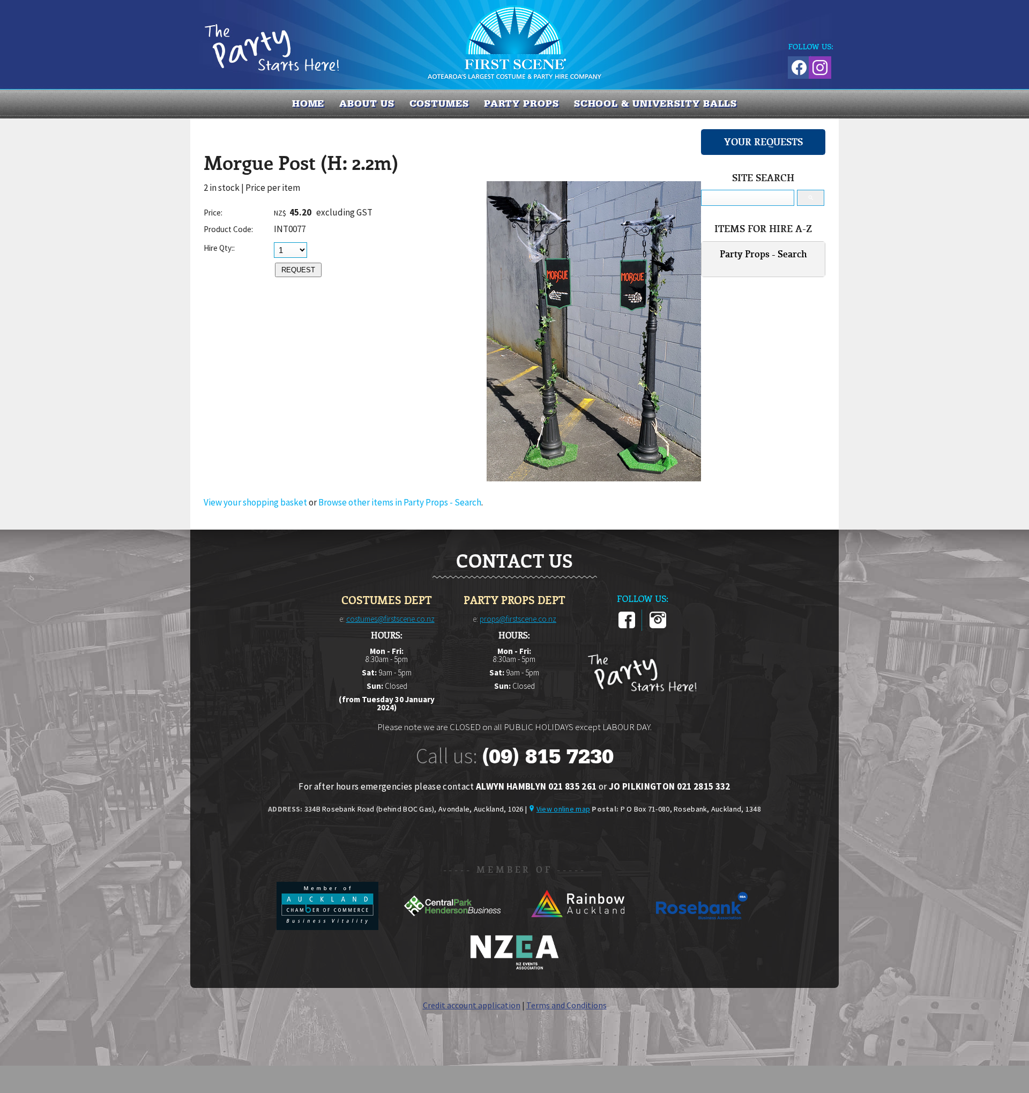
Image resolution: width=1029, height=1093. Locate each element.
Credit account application (471, 1005)
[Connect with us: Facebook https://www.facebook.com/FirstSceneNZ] (797, 65)
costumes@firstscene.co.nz (390, 619)
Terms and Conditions (566, 1005)
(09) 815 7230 (548, 756)
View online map (563, 809)
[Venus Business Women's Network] (514, 967)
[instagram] (657, 626)
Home (308, 103)
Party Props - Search (763, 254)
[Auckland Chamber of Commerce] (328, 926)
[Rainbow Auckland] (578, 926)
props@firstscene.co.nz (518, 619)
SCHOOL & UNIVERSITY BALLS (655, 103)
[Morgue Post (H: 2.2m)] (594, 478)
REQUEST (298, 270)
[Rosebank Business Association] (702, 926)
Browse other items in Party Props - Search (399, 502)
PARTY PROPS (521, 103)
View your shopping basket (255, 502)
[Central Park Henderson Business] (453, 926)
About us (366, 103)
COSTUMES (439, 103)
